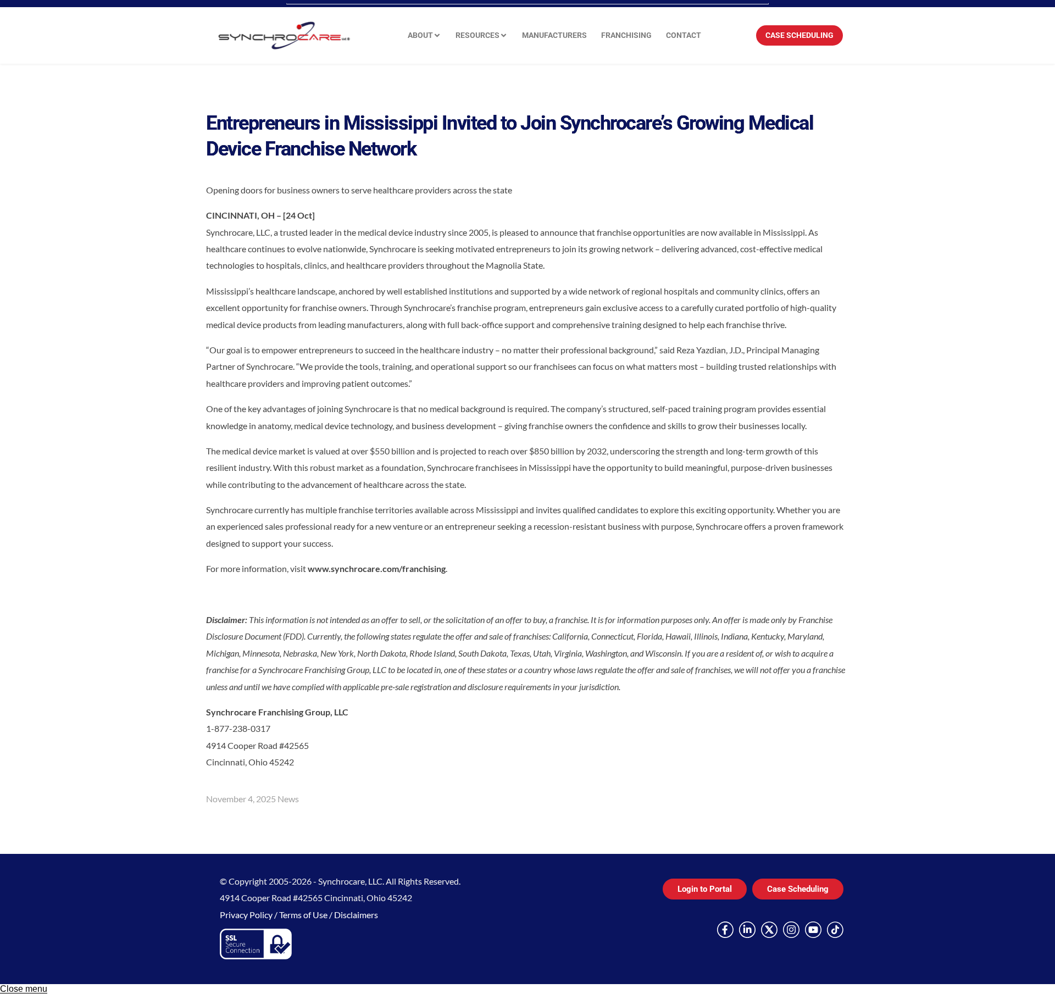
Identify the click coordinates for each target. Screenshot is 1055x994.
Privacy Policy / (249, 914)
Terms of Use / (306, 914)
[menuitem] (424, 35)
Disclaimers (356, 914)
